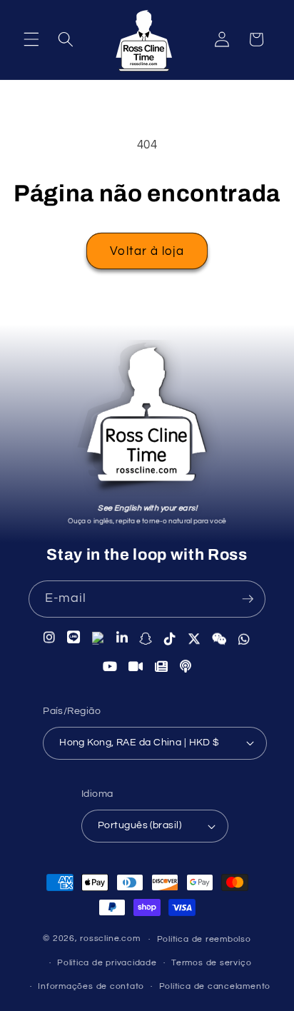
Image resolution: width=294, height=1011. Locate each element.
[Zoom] (135, 666)
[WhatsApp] (244, 639)
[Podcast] (186, 666)
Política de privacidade (107, 962)
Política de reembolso (204, 939)
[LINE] (74, 637)
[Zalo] (98, 637)
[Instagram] (50, 637)
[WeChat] (219, 639)
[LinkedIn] (122, 637)
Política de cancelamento (214, 986)
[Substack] (161, 666)
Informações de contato (91, 986)
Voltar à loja (146, 251)
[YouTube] (110, 666)
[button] (31, 39)
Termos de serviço (211, 962)
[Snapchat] (146, 638)
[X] (194, 639)
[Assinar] (247, 599)
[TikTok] (170, 638)
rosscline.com (110, 939)
